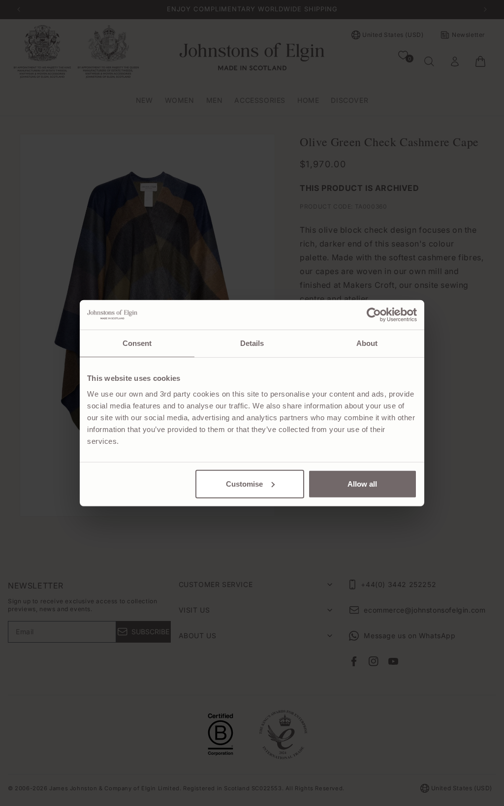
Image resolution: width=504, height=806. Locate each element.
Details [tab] (252, 343)
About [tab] (367, 343)
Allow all (362, 483)
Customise (244, 483)
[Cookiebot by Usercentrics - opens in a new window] (374, 315)
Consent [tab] (137, 343)
